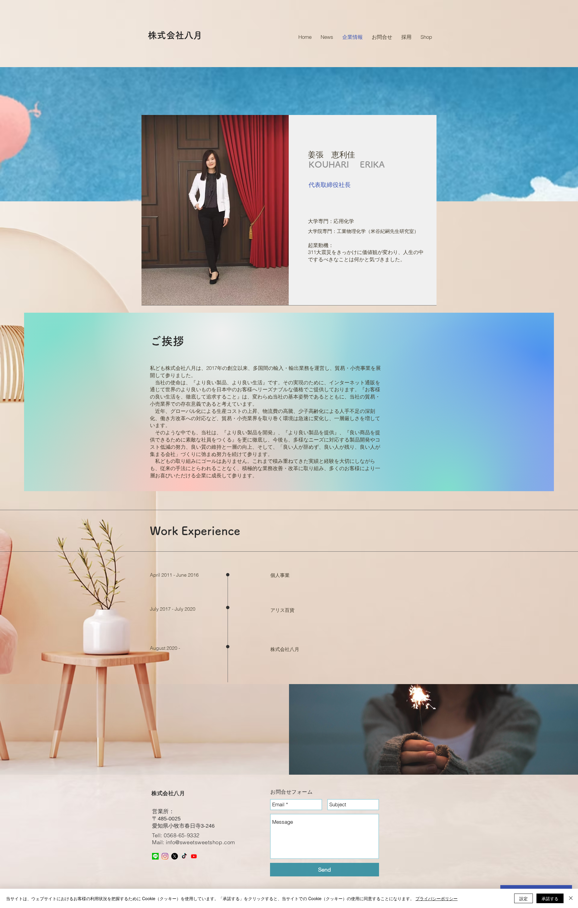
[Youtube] (194, 856)
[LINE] (155, 856)
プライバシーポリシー (436, 898)
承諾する (550, 898)
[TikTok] (184, 856)
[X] (174, 856)
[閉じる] (570, 898)
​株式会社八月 (168, 793)
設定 (523, 898)
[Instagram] (165, 856)
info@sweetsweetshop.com (200, 842)
